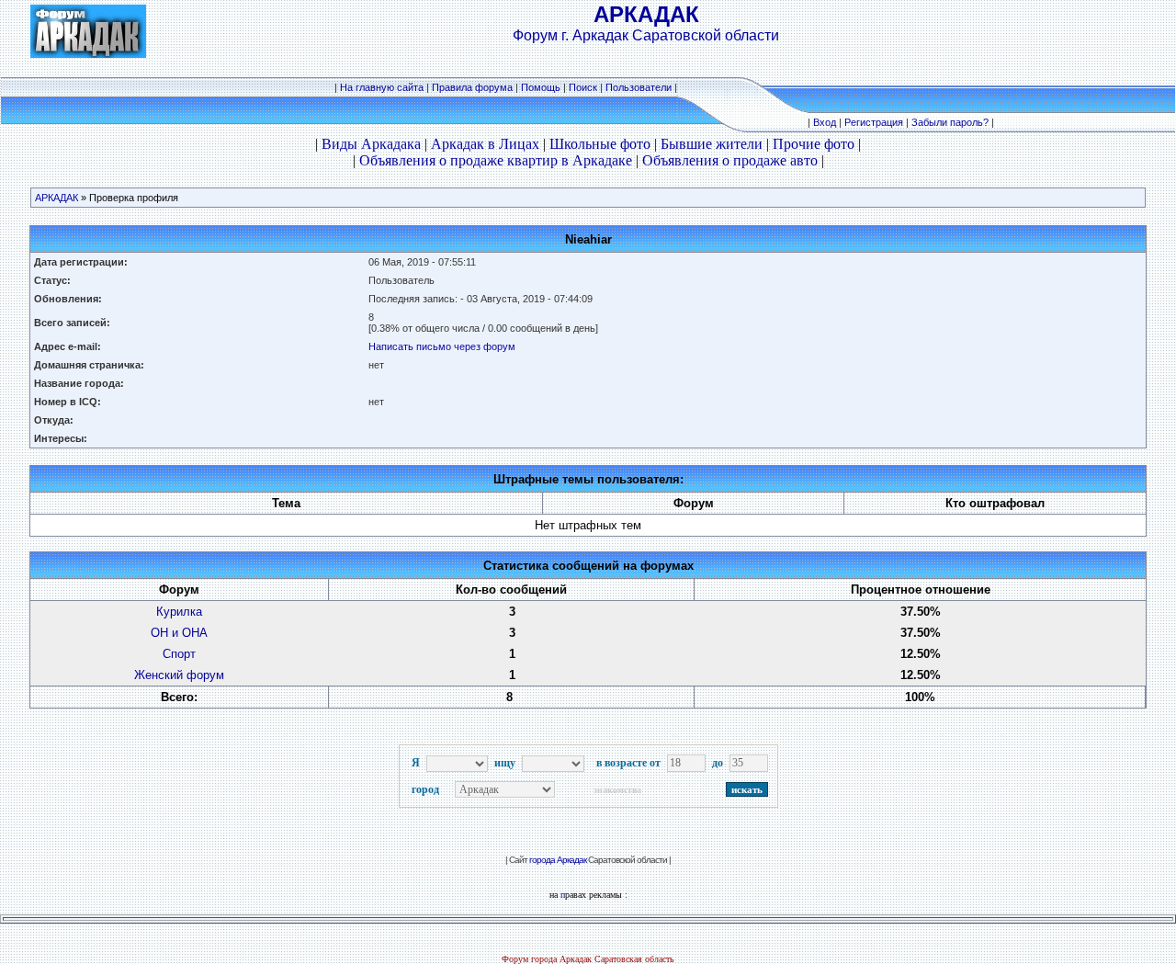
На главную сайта (382, 87)
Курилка (179, 611)
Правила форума (472, 87)
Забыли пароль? (950, 122)
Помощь (540, 87)
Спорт (179, 654)
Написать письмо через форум (441, 346)
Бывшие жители (712, 144)
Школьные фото (599, 144)
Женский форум (179, 675)
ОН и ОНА (179, 633)
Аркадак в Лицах (485, 144)
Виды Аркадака (371, 144)
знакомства (617, 790)
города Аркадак (557, 860)
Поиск (583, 87)
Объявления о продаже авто (730, 160)
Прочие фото (813, 144)
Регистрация (873, 122)
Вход (824, 122)
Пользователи (638, 87)
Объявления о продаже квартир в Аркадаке (495, 160)
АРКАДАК (56, 197)
